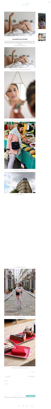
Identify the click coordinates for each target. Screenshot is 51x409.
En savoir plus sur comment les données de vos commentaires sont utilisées (26, 397)
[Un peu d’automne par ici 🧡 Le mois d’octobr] (39, 37)
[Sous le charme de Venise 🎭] (42, 37)
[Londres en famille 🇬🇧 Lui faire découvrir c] (44, 40)
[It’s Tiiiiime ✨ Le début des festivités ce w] (39, 34)
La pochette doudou (8, 376)
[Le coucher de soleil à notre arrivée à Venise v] (39, 40)
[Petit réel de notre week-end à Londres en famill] (42, 40)
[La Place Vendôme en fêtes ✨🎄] (42, 34)
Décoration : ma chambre (31, 376)
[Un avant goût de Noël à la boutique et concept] (44, 34)
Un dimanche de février (19, 39)
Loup (24, 194)
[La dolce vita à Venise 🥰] (44, 37)
